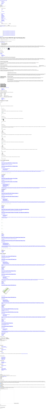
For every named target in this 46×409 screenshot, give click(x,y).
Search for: (1, 5)
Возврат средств (3, 359)
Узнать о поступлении (3, 407)
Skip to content (5, 0)
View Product (3, 175)
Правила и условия (4, 346)
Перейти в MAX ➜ (4, 376)
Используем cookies (25, 353)
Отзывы (2, 89)
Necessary (2, 383)
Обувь (1, 36)
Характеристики (3, 55)
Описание (3, 88)
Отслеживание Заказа (4, 362)
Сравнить (3, 176)
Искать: (2, 23)
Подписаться (7, 338)
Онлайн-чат (3, 1)
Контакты (3, 352)
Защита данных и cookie (4, 369)
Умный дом (3, 17)
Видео (2, 14)
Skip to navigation (2, 0)
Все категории (3, 13)
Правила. (22, 353)
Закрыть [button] (1, 376)
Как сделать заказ (3, 357)
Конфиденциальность (4, 349)
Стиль (2, 18)
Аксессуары (4, 321)
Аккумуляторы (3, 16)
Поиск (10, 23)
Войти (2, 9)
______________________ (4, 19)
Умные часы (3, 15)
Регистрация (3, 11)
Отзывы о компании (4, 368)
